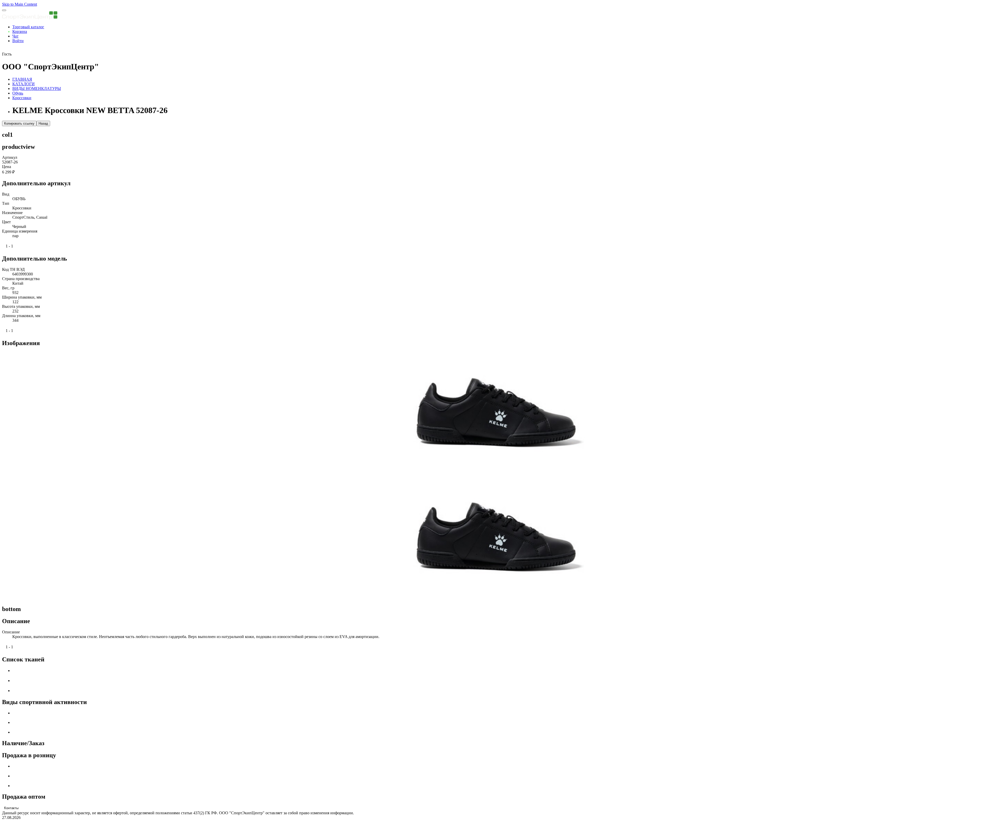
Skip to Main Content (19, 4)
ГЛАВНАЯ (22, 79)
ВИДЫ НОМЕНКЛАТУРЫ (36, 88)
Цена (6, 166)
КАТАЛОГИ (23, 84)
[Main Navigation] (4, 10)
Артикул (9, 157)
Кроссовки (21, 98)
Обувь (17, 93)
